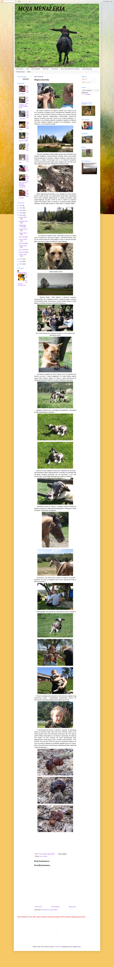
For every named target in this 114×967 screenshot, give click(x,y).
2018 (21, 215)
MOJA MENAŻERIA (41, 9)
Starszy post (72, 906)
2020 (21, 210)
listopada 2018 (23, 221)
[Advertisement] (22, 925)
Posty (85, 79)
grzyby (45, 856)
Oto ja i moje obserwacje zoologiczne (70, 69)
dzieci (41, 856)
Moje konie (46, 69)
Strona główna (19, 69)
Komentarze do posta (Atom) (49, 909)
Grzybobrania (54, 69)
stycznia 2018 (23, 254)
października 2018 (22, 225)
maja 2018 (22, 243)
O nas (27, 69)
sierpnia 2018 (23, 233)
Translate (87, 94)
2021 (21, 208)
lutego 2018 (22, 252)
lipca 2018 (22, 237)
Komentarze (87, 82)
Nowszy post (38, 906)
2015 (21, 264)
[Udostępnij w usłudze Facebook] (64, 854)
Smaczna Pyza (22, 273)
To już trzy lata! (27, 168)
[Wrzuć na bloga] (60, 854)
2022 (21, 205)
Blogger (79, 946)
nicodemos (58, 946)
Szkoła (29, 71)
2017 (21, 259)
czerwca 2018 (23, 239)
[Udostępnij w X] (62, 854)
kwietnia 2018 (23, 245)
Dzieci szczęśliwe (35, 69)
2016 (21, 261)
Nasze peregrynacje (87, 69)
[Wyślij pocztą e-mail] (59, 854)
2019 (21, 213)
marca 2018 (22, 249)
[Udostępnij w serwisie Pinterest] (66, 854)
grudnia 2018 (22, 217)
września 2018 (23, 229)
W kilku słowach (20, 71)
